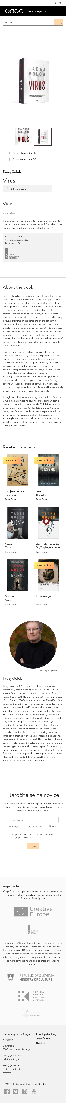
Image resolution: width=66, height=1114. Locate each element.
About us (40, 1043)
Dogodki (53, 826)
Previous (12, 83)
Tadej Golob (12, 172)
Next (53, 83)
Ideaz (44, 1084)
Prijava (33, 846)
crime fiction (9, 212)
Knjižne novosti (35, 826)
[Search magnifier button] (58, 22)
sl (56, 3)
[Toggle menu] (60, 11)
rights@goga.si (18, 189)
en (60, 3)
